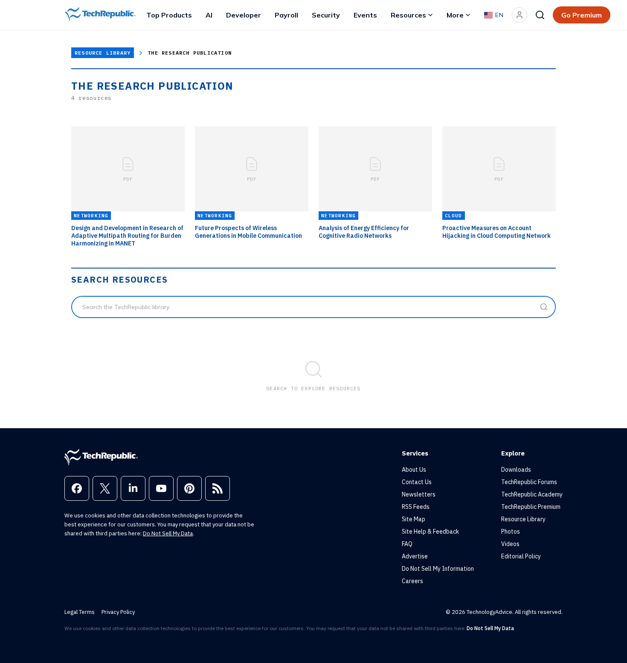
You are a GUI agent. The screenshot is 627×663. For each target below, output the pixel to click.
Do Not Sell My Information (438, 568)
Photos (510, 531)
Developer (243, 15)
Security (326, 15)
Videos (510, 544)
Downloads (516, 469)
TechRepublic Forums (529, 482)
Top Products (169, 15)
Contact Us (417, 482)
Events (365, 15)
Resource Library (103, 53)
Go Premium (581, 15)
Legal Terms (79, 612)
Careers (412, 581)
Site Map (413, 519)
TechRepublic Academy (532, 494)
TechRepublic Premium (530, 507)
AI (209, 15)
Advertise (415, 556)
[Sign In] (519, 15)
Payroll (286, 15)
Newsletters (418, 494)
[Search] (540, 15)
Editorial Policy (521, 556)
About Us (414, 469)
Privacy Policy (118, 612)
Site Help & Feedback (430, 531)
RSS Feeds (416, 507)
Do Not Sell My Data (168, 533)
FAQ (407, 544)
